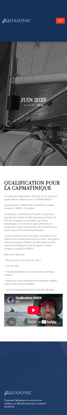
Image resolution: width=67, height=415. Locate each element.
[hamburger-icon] (60, 21)
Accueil (28, 105)
